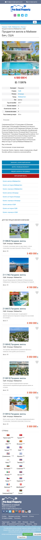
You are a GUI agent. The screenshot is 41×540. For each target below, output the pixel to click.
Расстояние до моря (9, 114)
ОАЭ (6, 444)
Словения (20, 468)
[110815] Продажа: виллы (14, 378)
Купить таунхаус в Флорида (11, 200)
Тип (15, 100)
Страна (14, 91)
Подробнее (21, 537)
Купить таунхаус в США (10, 212)
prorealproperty (32, 2)
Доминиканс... (6, 456)
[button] (37, 42)
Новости (24, 516)
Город (14, 97)
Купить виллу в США (9, 204)
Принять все (28, 534)
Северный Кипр (7, 493)
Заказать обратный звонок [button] (20, 162)
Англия (20, 475)
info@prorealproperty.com (15, 2)
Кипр (7, 462)
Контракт (13, 88)
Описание (6, 120)
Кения (20, 493)
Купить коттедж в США (10, 208)
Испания (19, 444)
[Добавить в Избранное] (37, 225)
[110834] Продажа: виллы (14, 344)
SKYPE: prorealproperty (20, 167)
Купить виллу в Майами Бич (11, 181)
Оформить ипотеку (14, 516)
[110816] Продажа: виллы (14, 414)
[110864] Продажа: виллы (14, 241)
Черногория (7, 438)
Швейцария (20, 487)
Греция (7, 450)
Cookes (4, 516)
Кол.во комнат (11, 105)
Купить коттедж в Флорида (11, 197)
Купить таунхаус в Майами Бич (12, 189)
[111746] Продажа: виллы (14, 275)
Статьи (31, 516)
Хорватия (20, 481)
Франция (7, 487)
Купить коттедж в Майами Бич (12, 185)
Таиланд (20, 462)
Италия (7, 475)
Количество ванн (10, 111)
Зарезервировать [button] (20, 176)
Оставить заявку (7, 518)
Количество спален (10, 108)
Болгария (7, 468)
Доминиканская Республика (16, 524)
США (19, 450)
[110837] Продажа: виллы (14, 309)
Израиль (20, 456)
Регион (14, 94)
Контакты (17, 518)
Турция (19, 438)
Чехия (7, 481)
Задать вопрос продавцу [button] (20, 171)
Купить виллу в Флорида (10, 193)
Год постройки (11, 102)
